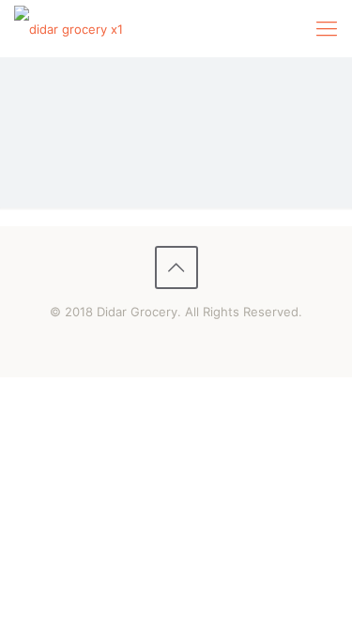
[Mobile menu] (327, 28)
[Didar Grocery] (68, 28)
